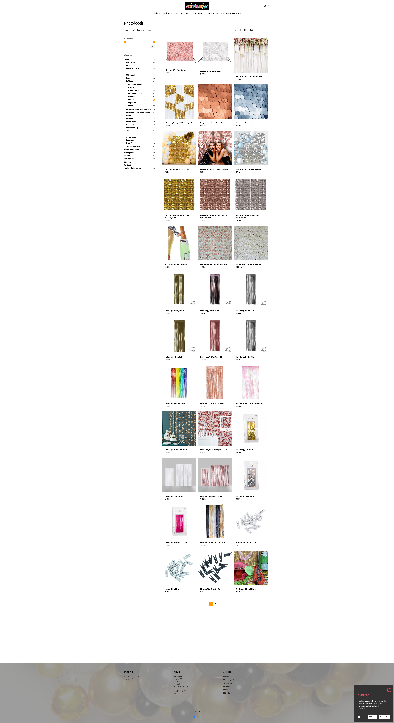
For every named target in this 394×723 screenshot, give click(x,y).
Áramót (129, 134)
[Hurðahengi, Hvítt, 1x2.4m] (179, 475)
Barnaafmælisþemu (131, 150)
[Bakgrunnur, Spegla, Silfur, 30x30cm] (251, 148)
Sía (152, 46)
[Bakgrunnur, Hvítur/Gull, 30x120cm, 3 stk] (179, 101)
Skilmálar (226, 693)
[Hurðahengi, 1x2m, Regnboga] (179, 382)
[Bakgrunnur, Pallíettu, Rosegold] (215, 101)
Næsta (220, 604)
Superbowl (130, 140)
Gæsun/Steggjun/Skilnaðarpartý (138, 109)
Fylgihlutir (128, 165)
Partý (128, 78)
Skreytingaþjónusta (230, 680)
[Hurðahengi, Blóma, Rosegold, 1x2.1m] (215, 428)
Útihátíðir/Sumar (132, 69)
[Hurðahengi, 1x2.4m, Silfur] (251, 336)
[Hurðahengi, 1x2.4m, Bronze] (179, 289)
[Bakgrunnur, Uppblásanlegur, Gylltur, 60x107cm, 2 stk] (179, 194)
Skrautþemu (129, 153)
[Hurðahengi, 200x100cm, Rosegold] (215, 382)
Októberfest (131, 125)
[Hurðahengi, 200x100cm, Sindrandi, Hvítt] (251, 382)
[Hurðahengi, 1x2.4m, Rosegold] (215, 336)
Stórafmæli (130, 75)
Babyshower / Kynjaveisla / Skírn (138, 112)
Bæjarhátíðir (131, 63)
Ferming (129, 118)
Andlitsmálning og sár (132, 168)
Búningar (127, 162)
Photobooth (132, 100)
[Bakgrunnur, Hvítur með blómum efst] (251, 55)
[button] (169, 127)
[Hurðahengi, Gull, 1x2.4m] (251, 428)
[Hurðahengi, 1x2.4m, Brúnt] (215, 289)
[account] (265, 6)
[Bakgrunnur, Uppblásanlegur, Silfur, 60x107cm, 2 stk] (251, 194)
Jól (127, 131)
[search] (262, 6)
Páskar (129, 115)
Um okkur (227, 686)
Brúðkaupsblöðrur (135, 93)
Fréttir (225, 690)
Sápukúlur (132, 103)
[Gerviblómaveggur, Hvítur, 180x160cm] (251, 243)
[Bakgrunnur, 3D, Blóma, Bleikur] (179, 52)
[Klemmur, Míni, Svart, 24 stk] (215, 568)
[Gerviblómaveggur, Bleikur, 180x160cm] (215, 243)
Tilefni (133, 30)
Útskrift (129, 143)
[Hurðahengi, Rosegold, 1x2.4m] (215, 475)
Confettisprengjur (135, 84)
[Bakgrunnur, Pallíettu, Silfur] (251, 101)
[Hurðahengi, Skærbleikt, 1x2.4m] (179, 521)
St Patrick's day (132, 128)
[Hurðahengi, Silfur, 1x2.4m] (251, 475)
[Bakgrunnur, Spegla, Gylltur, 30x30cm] (179, 148)
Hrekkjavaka (131, 122)
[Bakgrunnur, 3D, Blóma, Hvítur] (215, 52)
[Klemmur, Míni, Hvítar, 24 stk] (251, 521)
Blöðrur (127, 156)
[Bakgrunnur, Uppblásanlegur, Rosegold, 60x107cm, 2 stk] (215, 194)
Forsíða (226, 677)
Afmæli (129, 72)
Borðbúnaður (129, 159)
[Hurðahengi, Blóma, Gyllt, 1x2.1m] (179, 428)
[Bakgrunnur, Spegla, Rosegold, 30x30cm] (215, 148)
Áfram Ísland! (131, 137)
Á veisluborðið (134, 90)
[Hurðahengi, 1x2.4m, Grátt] (251, 289)
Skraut (130, 106)
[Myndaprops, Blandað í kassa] (251, 568)
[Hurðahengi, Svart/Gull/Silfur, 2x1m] (215, 521)
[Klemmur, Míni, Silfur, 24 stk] (179, 568)
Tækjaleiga (227, 683)
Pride (128, 66)
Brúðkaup (140, 30)
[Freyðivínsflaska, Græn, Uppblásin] (179, 243)
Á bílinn (131, 87)
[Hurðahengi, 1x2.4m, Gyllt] (179, 336)
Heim (126, 30)
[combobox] (263, 30)
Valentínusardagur (133, 146)
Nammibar (132, 97)
